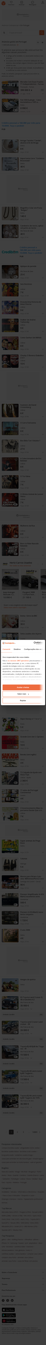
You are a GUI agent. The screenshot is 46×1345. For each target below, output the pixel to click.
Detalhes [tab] (17, 649)
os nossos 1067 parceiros (18, 661)
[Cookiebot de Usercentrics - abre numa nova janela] (33, 643)
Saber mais (21, 694)
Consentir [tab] (6, 649)
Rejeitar (23, 700)
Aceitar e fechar (23, 687)
